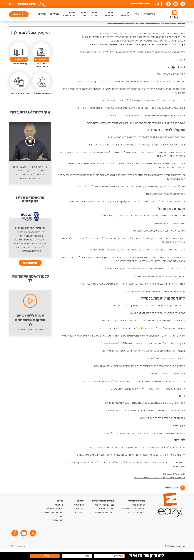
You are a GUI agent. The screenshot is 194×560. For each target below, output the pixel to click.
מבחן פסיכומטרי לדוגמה (104, 504)
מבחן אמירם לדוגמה (106, 508)
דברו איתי (19, 14)
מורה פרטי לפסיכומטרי (136, 512)
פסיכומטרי (181, 24)
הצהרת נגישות (57, 520)
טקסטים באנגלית (77, 512)
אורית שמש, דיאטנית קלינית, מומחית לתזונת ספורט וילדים (159, 477)
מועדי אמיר (79, 508)
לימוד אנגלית (79, 504)
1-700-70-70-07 (140, 3)
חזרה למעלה (171, 487)
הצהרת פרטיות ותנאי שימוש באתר (52, 514)
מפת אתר (59, 504)
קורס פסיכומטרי (138, 504)
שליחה (45, 556)
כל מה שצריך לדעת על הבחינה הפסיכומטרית (160, 24)
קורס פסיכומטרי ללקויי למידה (133, 508)
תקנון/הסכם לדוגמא (55, 508)
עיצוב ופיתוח (20, 546)
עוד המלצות (30, 263)
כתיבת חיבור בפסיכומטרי (104, 512)
